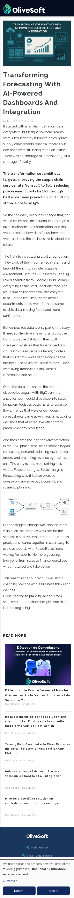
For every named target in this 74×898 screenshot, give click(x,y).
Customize (10, 881)
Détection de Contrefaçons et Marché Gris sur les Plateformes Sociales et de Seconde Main (38, 695)
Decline (19, 890)
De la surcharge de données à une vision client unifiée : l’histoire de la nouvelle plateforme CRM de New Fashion (36, 721)
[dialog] (37, 878)
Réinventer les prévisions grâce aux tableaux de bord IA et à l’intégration (33, 774)
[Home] (24, 8)
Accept (53, 890)
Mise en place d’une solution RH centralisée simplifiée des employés (33, 801)
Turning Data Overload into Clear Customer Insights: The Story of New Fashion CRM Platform (38, 749)
